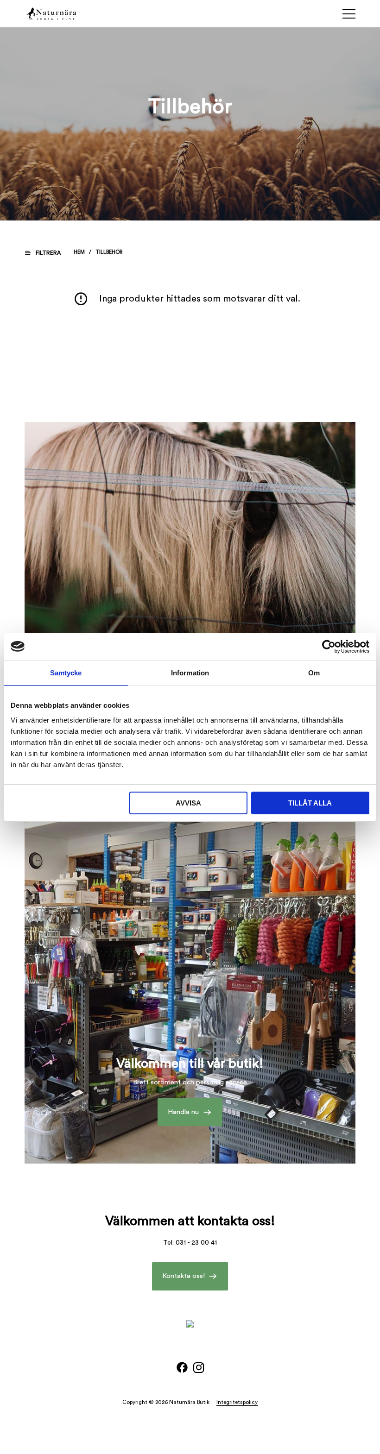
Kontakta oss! (183, 1275)
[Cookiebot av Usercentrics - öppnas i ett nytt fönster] (328, 647)
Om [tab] (314, 673)
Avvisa (188, 803)
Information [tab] (190, 673)
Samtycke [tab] (66, 673)
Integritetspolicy (237, 1402)
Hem (79, 252)
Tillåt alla (310, 803)
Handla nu (183, 1111)
